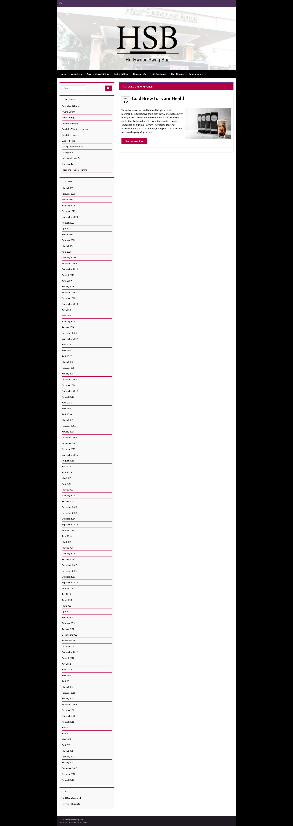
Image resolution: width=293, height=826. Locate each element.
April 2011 (67, 745)
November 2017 (69, 333)
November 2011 (69, 704)
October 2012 (68, 646)
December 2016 (69, 379)
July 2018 (66, 309)
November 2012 (69, 640)
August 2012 (68, 658)
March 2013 (67, 617)
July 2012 (66, 663)
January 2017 (68, 373)
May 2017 (66, 350)
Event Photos (68, 140)
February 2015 (69, 495)
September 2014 (70, 524)
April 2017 (67, 356)
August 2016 (68, 397)
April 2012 (67, 681)
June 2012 (67, 669)
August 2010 (68, 780)
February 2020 (69, 257)
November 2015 (69, 443)
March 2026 (67, 188)
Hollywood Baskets (71, 803)
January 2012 (68, 698)
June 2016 (67, 402)
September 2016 (70, 391)
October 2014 (68, 518)
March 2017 (67, 362)
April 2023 (67, 228)
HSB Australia (158, 73)
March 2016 (67, 420)
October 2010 (68, 774)
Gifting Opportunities (72, 146)
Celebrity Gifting (70, 123)
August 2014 (68, 530)
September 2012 (70, 652)
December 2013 (69, 565)
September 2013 (70, 582)
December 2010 (69, 768)
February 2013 (69, 623)
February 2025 (69, 193)
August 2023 (68, 222)
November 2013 (69, 571)
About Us (76, 73)
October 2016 (68, 385)
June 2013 (67, 600)
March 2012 (67, 687)
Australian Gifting (70, 106)
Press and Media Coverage (74, 169)
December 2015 (69, 437)
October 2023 (68, 211)
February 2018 (69, 321)
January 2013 (68, 629)
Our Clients (177, 73)
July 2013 (66, 594)
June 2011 (67, 733)
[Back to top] (286, 819)
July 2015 (66, 466)
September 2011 (70, 716)
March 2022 (67, 246)
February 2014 (69, 553)
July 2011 (66, 727)
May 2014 (66, 542)
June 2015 (67, 472)
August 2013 (68, 588)
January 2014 (68, 559)
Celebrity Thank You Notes (75, 129)
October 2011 (68, 710)
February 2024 (69, 205)
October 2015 (68, 449)
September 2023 (70, 217)
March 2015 (67, 489)
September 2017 (70, 338)
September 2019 (70, 269)
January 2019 (68, 286)
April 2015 (67, 484)
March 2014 (67, 547)
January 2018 (68, 327)
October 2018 (68, 298)
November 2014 (69, 513)
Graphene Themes (80, 822)
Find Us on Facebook (71, 798)
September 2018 (70, 304)
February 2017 (69, 368)
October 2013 (68, 576)
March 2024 (67, 199)
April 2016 (67, 414)
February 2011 (69, 756)
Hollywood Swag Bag (72, 158)
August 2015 (68, 460)
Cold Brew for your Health (159, 98)
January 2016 (68, 431)
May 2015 (66, 478)
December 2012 (69, 634)
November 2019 (69, 263)
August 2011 (68, 721)
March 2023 (67, 234)
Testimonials (196, 73)
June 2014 (67, 536)
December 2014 (69, 507)
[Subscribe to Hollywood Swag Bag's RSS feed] (61, 3)
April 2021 (67, 251)
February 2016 (69, 426)
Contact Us (139, 73)
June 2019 (67, 280)
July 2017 (66, 344)
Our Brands (67, 164)
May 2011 (66, 739)
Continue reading (134, 141)
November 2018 (69, 292)
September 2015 (70, 455)
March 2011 (67, 750)
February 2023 (69, 240)
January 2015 (68, 501)
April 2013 (67, 611)
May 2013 (66, 605)
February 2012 (69, 692)
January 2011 (68, 762)
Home (63, 73)
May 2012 (66, 675)
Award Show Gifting (98, 73)
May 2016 (66, 408)
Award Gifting (68, 111)
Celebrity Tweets (70, 135)
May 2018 (66, 315)
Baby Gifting (121, 73)
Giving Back (67, 152)
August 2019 (68, 275)
